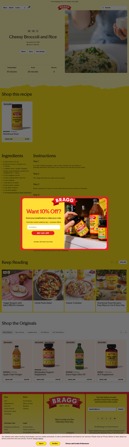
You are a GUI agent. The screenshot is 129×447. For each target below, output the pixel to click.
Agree (41, 443)
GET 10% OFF (43, 233)
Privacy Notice (38, 438)
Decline (55, 443)
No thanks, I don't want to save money (43, 241)
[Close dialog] (105, 201)
